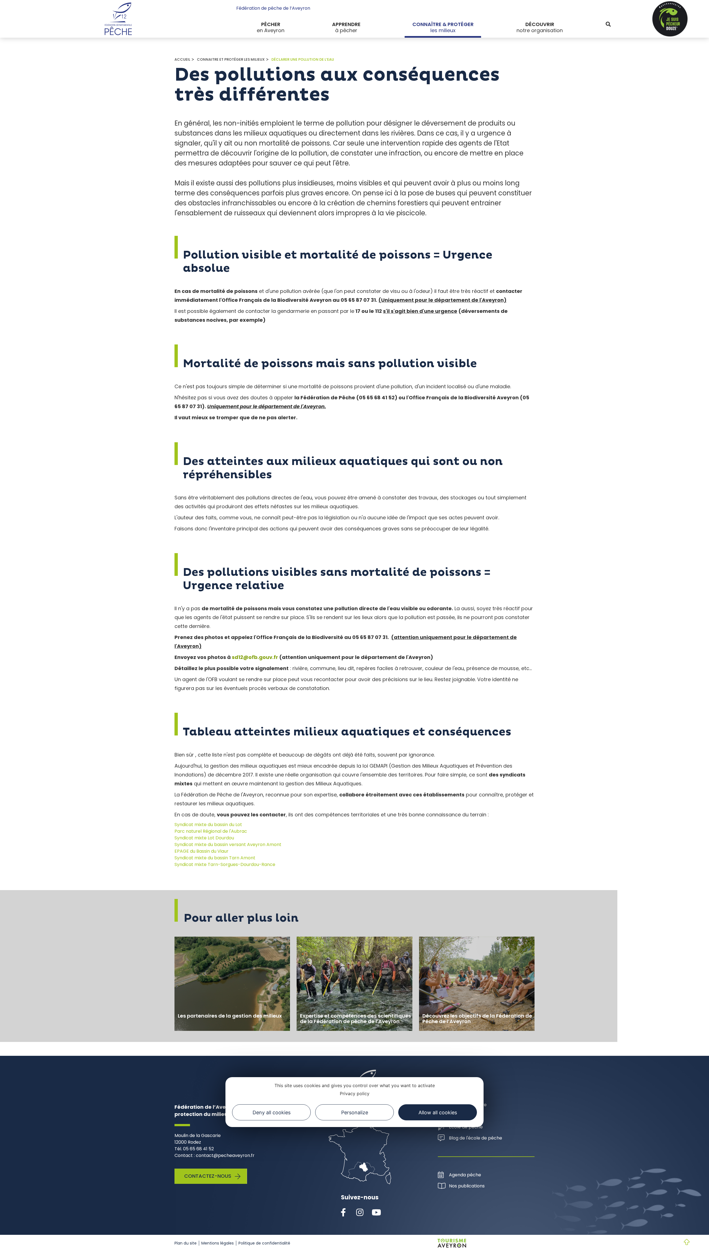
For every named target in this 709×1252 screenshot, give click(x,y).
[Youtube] (376, 1212)
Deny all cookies (272, 1112)
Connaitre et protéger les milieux (231, 59)
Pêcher (270, 24)
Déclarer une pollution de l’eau (302, 59)
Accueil (182, 59)
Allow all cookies (437, 1112)
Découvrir (539, 24)
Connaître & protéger (443, 24)
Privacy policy (354, 1093)
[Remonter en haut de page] (682, 1242)
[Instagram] (359, 1212)
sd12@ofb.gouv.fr (255, 657)
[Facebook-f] (343, 1212)
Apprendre (346, 24)
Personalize (354, 1112)
